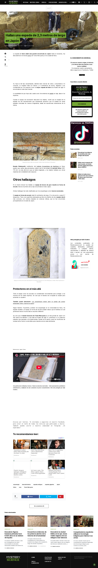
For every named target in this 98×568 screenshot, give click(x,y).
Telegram (57, 426)
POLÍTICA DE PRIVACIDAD (48, 558)
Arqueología (8, 30)
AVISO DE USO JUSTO (62, 558)
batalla (51, 93)
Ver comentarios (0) (39, 506)
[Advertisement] (39, 69)
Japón (58, 484)
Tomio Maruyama (28, 487)
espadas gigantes (49, 484)
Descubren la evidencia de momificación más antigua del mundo (85, 154)
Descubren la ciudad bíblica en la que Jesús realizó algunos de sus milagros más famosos (59, 535)
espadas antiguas (37, 484)
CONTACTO (48, 561)
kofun (29, 55)
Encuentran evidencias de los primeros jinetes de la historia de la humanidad (37, 534)
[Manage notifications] (94, 564)
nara (20, 487)
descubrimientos (26, 484)
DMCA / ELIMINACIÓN (35, 562)
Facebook (61, 422)
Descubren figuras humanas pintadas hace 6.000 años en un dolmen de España (14, 535)
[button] (5, 2)
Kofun (14, 487)
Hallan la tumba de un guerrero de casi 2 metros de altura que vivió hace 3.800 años (85, 176)
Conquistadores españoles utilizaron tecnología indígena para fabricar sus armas (83, 535)
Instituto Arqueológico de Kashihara (48, 166)
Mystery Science (27, 386)
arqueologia (16, 484)
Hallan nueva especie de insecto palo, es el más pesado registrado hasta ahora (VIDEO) (85, 165)
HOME (33, 557)
